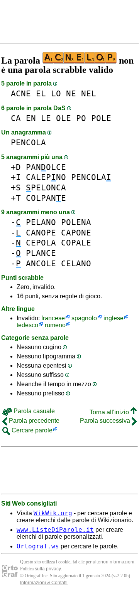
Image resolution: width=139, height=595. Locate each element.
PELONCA (46, 187)
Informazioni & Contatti (44, 582)
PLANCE (41, 253)
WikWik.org (53, 513)
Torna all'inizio (110, 412)
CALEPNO (46, 177)
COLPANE (46, 198)
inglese (113, 318)
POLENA (76, 222)
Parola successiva (106, 420)
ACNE (21, 93)
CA (16, 118)
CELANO (76, 263)
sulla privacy (48, 568)
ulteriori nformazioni (113, 562)
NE (71, 93)
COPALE (76, 242)
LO (56, 93)
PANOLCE (46, 167)
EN (31, 118)
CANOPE (41, 232)
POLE (101, 118)
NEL (88, 93)
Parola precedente (33, 420)
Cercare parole (31, 430)
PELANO (41, 222)
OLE (63, 118)
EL (41, 93)
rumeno (55, 325)
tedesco (27, 325)
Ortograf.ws (38, 546)
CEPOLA (41, 242)
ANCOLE (41, 263)
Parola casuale (33, 411)
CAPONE (76, 232)
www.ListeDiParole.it (55, 529)
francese (53, 318)
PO (81, 118)
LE (46, 118)
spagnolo (84, 318)
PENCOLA (28, 142)
